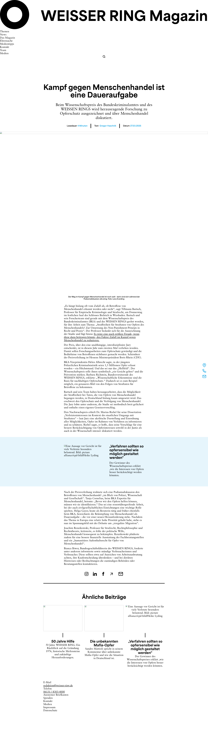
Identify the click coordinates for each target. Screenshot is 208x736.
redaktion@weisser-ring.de (58, 685)
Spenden (48, 698)
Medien (47, 704)
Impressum (49, 707)
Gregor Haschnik (108, 126)
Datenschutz (50, 710)
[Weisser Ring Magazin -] (104, 28)
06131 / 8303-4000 (54, 692)
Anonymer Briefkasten (55, 695)
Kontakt (47, 701)
